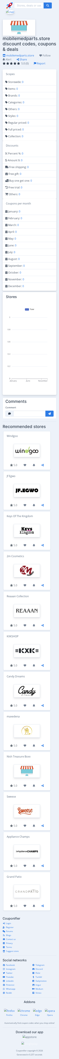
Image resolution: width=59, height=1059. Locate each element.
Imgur (38, 984)
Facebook (10, 965)
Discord (39, 969)
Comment (10, 407)
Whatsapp (10, 988)
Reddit (9, 992)
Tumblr (39, 977)
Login (8, 923)
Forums (9, 931)
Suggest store (12, 951)
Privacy (9, 943)
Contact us (11, 939)
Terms (9, 947)
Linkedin (10, 981)
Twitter (9, 973)
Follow (46, 55)
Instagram (10, 969)
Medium (39, 988)
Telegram (40, 965)
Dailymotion (41, 981)
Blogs (8, 935)
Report (40, 63)
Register (10, 927)
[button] (10, 11)
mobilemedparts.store (20, 55)
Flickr (38, 973)
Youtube (10, 977)
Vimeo (38, 992)
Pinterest (10, 984)
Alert (8, 59)
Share (23, 59)
